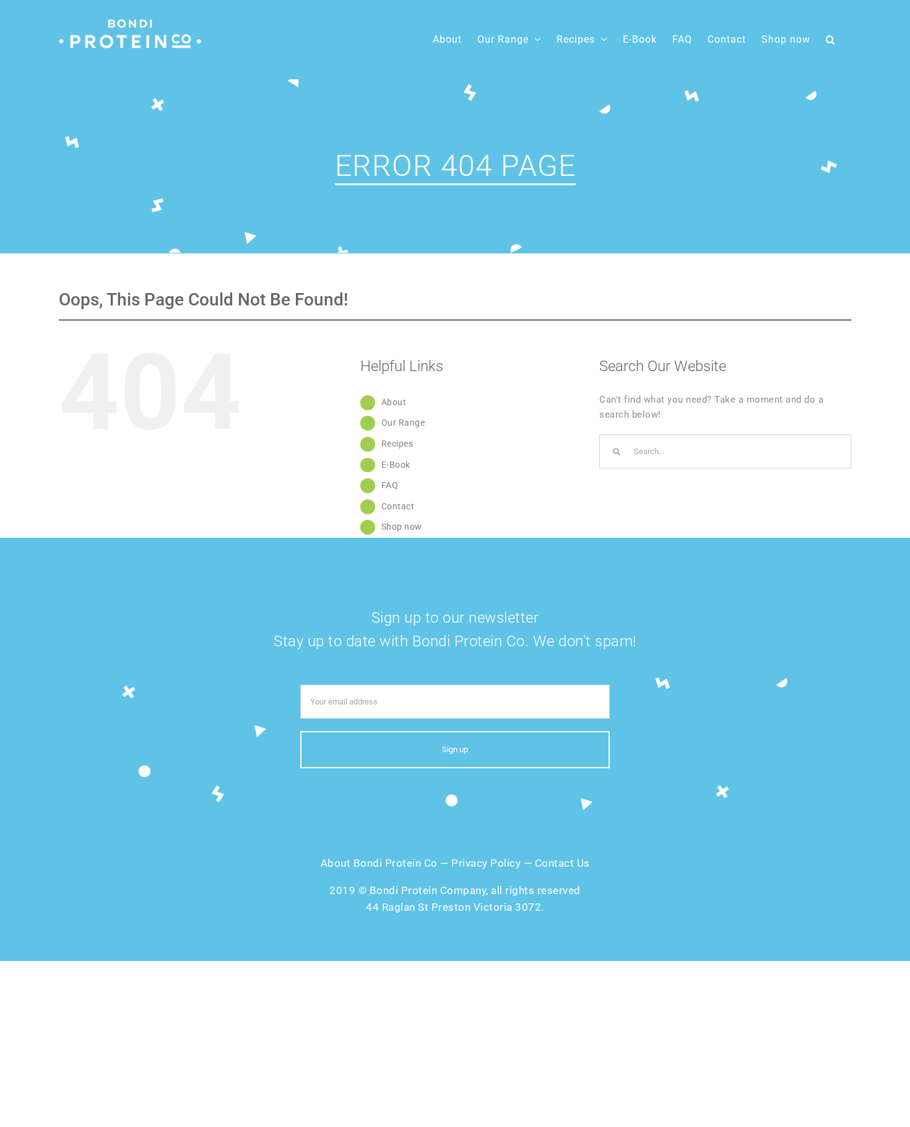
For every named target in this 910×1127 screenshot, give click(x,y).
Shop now (401, 527)
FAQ (390, 485)
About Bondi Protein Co (379, 863)
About (394, 402)
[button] (831, 39)
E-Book (395, 465)
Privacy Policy (486, 863)
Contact (398, 506)
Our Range (403, 423)
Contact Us (562, 863)
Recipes (397, 444)
